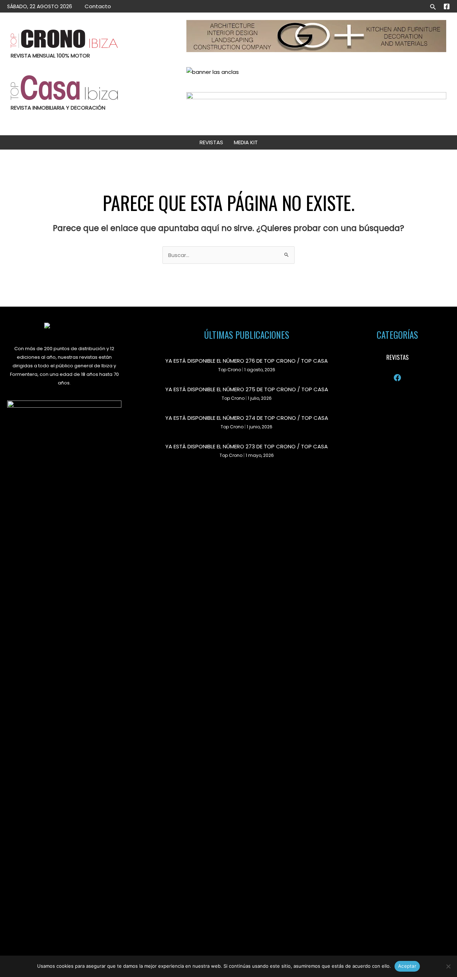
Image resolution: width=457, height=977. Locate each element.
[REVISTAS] (397, 357)
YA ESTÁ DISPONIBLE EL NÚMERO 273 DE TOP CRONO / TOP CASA (246, 446)
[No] (448, 966)
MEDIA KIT (246, 142)
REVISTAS (211, 142)
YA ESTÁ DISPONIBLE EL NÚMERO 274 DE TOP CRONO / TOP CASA (246, 418)
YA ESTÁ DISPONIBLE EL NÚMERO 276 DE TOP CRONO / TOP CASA (246, 360)
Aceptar (407, 966)
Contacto (98, 6)
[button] (433, 6)
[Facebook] (446, 6)
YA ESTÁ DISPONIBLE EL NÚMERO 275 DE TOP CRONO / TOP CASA (246, 389)
